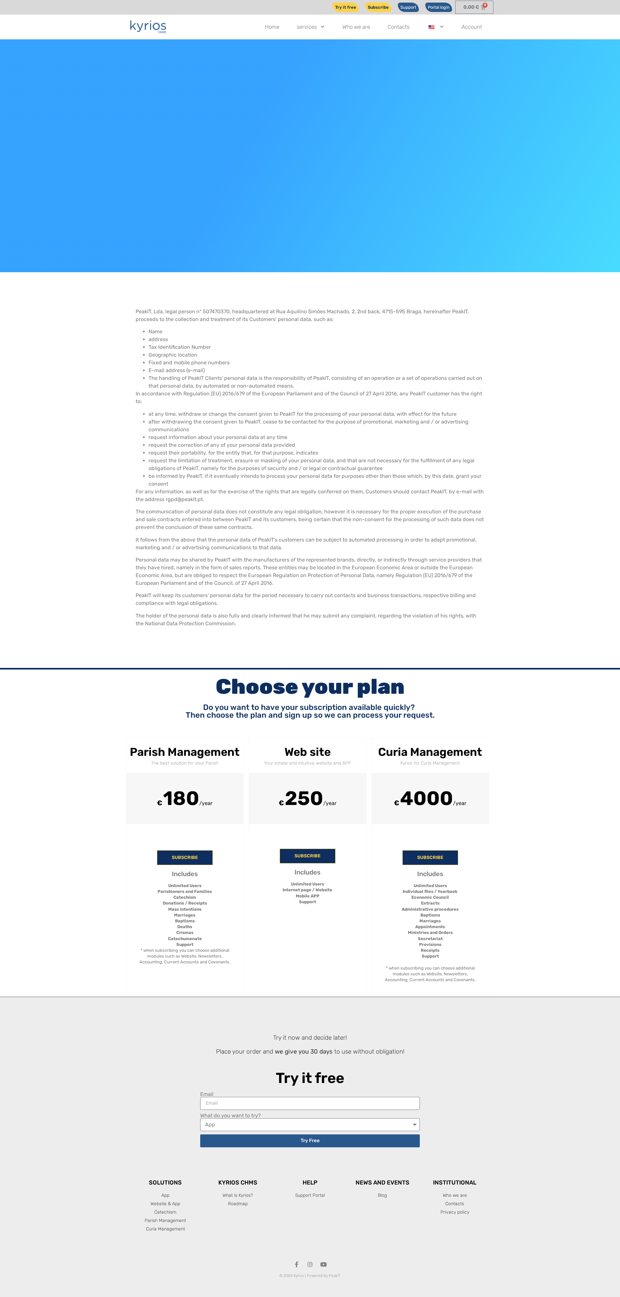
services (307, 27)
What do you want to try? (230, 1115)
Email (206, 1094)
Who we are (356, 27)
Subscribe (185, 857)
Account (471, 27)
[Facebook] (296, 1264)
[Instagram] (310, 1264)
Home (272, 27)
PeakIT (335, 1275)
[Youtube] (323, 1264)
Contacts (398, 27)
